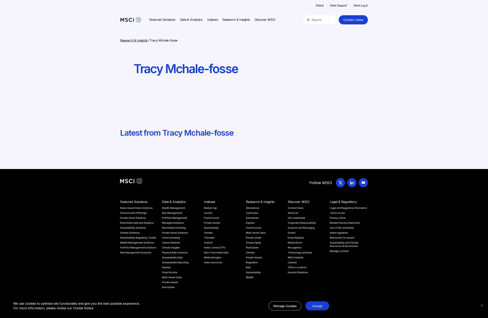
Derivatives (252, 217)
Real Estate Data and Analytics (137, 222)
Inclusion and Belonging (301, 227)
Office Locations (297, 267)
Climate (208, 232)
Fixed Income (169, 272)
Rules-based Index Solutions (136, 208)
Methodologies (212, 257)
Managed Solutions (173, 222)
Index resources (213, 262)
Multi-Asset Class (172, 277)
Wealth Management (173, 208)
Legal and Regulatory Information (348, 208)
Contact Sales (353, 20)
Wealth (250, 277)
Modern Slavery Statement (345, 222)
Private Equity (253, 242)
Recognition (294, 247)
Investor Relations (298, 272)
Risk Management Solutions (135, 252)
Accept (317, 306)
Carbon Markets (171, 242)
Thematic (209, 237)
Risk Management (172, 212)
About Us (293, 212)
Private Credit (253, 237)
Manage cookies (339, 251)
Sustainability (211, 227)
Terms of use (337, 212)
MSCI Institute (295, 257)
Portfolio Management (174, 217)
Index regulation (339, 232)
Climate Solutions (130, 232)
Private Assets (170, 282)
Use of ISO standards (342, 227)
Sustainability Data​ (172, 257)
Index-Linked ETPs (215, 247)
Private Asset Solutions (133, 217)
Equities (166, 267)
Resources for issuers (342, 237)
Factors (208, 212)
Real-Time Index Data (216, 252)
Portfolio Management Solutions (138, 247)
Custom (208, 242)
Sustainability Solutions (133, 227)
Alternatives (252, 208)
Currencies (252, 212)
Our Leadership (296, 217)
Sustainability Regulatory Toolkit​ (138, 237)
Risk (248, 267)
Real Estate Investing (173, 227)
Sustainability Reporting (175, 262)
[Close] (482, 305)
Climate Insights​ (171, 247)
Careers (292, 262)
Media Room (295, 242)
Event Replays (296, 237)
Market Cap (210, 208)
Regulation (252, 262)
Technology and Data (300, 252)
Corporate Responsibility (302, 222)
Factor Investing (171, 237)
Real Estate (168, 287)
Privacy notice (338, 217)
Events (291, 232)
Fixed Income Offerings (133, 212)
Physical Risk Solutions (175, 252)
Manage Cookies (285, 306)
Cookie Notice (83, 308)
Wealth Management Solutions (137, 242)
